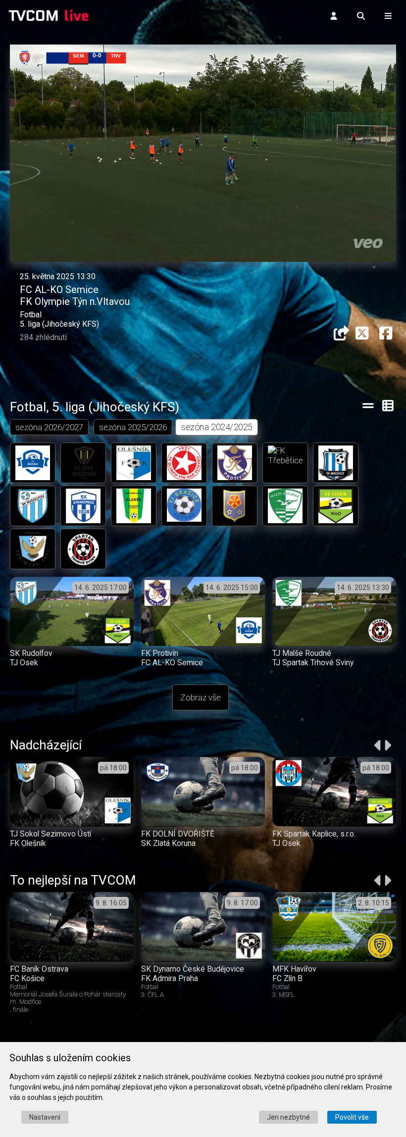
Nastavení (44, 1117)
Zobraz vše (200, 697)
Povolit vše (352, 1117)
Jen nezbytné (288, 1117)
